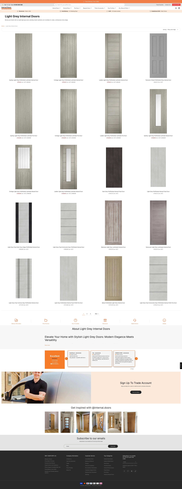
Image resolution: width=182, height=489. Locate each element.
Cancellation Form (89, 459)
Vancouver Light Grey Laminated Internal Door (158, 247)
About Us (68, 470)
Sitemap (87, 474)
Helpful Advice (134, 323)
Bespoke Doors (86, 8)
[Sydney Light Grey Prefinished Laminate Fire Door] (23, 111)
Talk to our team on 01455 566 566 (91, 1)
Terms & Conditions (89, 465)
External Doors (66, 8)
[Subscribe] (135, 461)
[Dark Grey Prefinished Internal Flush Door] (113, 167)
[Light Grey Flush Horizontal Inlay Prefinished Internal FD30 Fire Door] (158, 278)
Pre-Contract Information (91, 467)
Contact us (68, 459)
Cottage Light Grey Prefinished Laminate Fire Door (68, 135)
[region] (101, 358)
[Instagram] (131, 471)
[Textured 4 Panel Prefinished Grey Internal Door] (158, 55)
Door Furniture (111, 8)
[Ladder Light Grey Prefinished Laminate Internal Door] (113, 55)
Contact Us (167, 4)
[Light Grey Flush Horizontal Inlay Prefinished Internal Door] (68, 222)
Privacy (87, 463)
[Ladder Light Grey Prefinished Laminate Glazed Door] (68, 167)
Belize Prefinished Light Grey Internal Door (113, 303)
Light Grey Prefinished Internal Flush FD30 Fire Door (69, 303)
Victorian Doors (107, 465)
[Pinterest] (128, 471)
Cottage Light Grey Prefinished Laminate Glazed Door (23, 191)
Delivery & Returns (89, 461)
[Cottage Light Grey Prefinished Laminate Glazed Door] (23, 167)
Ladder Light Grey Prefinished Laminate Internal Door (113, 80)
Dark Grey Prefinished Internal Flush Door (113, 191)
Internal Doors (55, 8)
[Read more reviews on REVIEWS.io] (54, 364)
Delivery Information (16, 323)
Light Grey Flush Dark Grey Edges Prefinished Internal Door (24, 247)
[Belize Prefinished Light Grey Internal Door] (113, 278)
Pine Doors (106, 463)
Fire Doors (76, 8)
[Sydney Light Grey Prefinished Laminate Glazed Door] (158, 111)
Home (2, 26)
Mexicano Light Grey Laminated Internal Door (113, 247)
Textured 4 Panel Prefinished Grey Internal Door (158, 80)
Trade (67, 463)
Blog (67, 465)
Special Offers (176, 4)
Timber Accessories (99, 8)
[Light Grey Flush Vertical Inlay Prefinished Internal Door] (23, 278)
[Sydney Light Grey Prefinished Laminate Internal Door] (23, 55)
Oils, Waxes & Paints (123, 8)
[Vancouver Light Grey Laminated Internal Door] (158, 222)
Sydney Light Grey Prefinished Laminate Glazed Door (158, 135)
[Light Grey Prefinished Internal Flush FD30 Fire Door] (68, 278)
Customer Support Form (90, 470)
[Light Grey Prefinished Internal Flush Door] (158, 167)
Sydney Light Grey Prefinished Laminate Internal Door (23, 80)
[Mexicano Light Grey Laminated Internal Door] (113, 222)
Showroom (105, 323)
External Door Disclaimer (90, 472)
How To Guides (75, 323)
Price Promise (46, 323)
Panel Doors (106, 470)
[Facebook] (124, 471)
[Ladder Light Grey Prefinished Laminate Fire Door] (113, 111)
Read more (47, 345)
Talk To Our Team (13, 4)
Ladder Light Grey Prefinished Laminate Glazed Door (68, 191)
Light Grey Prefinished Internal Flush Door (158, 191)
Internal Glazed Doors (109, 474)
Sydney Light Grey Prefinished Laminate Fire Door (23, 135)
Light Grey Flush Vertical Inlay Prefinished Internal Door (24, 303)
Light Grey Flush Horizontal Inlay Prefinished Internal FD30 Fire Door (158, 303)
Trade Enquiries (159, 4)
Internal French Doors (109, 467)
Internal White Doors (108, 461)
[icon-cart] (179, 8)
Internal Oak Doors (108, 459)
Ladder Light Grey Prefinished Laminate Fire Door (113, 135)
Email (124, 461)
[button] (66, 358)
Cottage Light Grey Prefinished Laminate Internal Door (68, 80)
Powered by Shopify (97, 485)
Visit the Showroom (70, 461)
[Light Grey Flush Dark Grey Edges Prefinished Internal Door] (23, 222)
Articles (164, 323)
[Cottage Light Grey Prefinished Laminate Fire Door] (68, 111)
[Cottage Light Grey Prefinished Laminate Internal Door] (68, 55)
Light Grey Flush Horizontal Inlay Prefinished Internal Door (68, 247)
